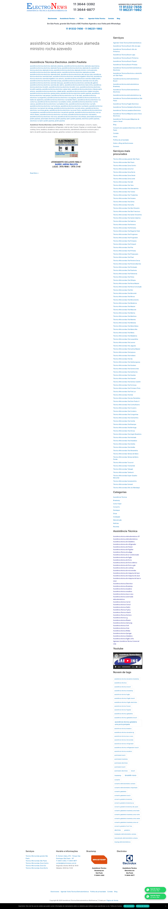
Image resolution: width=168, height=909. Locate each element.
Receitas (116, 527)
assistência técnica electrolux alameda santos (45, 72)
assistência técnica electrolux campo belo (56, 89)
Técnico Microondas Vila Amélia (124, 444)
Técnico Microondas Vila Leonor (124, 342)
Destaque (116, 510)
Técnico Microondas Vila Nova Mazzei (126, 283)
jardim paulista (60, 121)
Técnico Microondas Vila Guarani (124, 378)
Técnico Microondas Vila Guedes (124, 375)
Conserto (116, 507)
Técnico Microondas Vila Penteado (125, 267)
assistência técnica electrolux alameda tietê (45, 74)
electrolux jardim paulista (90, 119)
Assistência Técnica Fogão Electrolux (126, 104)
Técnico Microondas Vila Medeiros (125, 303)
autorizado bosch (119, 767)
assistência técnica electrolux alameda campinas (46, 66)
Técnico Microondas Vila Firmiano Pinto (126, 388)
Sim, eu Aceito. (129, 906)
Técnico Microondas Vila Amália (124, 447)
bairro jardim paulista (74, 119)
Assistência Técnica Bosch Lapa (124, 55)
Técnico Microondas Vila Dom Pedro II (126, 401)
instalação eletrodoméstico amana (125, 834)
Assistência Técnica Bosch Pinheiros (125, 58)
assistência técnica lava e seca (123, 736)
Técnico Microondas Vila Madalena (125, 336)
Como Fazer (117, 504)
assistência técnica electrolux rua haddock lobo (52, 104)
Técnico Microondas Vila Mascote (124, 310)
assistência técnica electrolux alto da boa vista (77, 74)
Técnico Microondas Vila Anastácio (125, 441)
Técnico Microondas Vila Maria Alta (125, 329)
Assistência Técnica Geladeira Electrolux (127, 107)
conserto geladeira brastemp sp (124, 803)
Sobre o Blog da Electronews (123, 143)
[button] (76, 18)
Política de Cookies (143, 906)
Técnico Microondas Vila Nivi (123, 290)
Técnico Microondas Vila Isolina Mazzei (126, 349)
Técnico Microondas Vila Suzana (124, 198)
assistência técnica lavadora (122, 728)
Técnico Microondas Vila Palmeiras (125, 274)
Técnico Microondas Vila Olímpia (124, 280)
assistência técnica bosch (122, 687)
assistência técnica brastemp (123, 690)
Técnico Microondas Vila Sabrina (124, 221)
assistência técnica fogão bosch (124, 698)
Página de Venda (112, 900)
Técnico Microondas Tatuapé (123, 469)
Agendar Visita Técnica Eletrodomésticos (127, 43)
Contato (116, 133)
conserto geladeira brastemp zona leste (126, 810)
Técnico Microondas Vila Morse (124, 296)
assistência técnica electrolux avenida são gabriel (81, 83)
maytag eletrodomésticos (122, 842)
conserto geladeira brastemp (123, 799)
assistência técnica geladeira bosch (125, 717)
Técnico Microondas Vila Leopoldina (125, 339)
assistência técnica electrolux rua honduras (45, 106)
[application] (127, 661)
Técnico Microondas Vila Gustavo (124, 365)
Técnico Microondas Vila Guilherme (125, 372)
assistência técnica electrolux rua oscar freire (65, 110)
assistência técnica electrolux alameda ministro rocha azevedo (75, 70)
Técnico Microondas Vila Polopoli (124, 244)
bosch (133, 771)
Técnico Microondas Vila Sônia (123, 202)
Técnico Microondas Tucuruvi (123, 462)
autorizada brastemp (121, 759)
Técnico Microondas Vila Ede (123, 395)
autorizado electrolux (121, 771)
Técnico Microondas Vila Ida (122, 359)
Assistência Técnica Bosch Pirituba (125, 65)
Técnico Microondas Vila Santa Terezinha (127, 215)
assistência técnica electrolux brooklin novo (64, 87)
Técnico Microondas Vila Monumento (126, 300)
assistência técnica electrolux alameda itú (76, 68)
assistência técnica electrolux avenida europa (45, 81)
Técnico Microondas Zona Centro (124, 165)
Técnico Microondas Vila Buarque (124, 424)
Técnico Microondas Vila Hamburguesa (126, 362)
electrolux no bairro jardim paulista (42, 121)
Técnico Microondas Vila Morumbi (124, 293)
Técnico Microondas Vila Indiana (124, 355)
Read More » (34, 173)
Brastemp (116, 500)
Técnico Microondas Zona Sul (123, 169)
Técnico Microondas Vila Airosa (124, 431)
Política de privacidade (121, 140)
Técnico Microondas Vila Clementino (125, 418)
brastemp (118, 775)
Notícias (116, 523)
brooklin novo (130, 775)
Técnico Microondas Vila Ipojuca (124, 352)
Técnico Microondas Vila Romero (124, 224)
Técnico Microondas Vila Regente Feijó (126, 231)
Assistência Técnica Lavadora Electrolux (127, 110)
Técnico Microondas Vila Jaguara (124, 346)
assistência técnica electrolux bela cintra (79, 85)
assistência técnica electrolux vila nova (43, 117)
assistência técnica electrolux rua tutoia (53, 114)
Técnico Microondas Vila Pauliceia (125, 270)
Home (115, 137)
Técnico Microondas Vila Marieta (124, 319)
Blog (114, 124)
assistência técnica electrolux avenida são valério (47, 85)
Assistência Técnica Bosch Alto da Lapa (126, 46)
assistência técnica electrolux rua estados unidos (54, 102)
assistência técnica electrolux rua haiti (82, 104)
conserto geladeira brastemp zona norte (127, 814)
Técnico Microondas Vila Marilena (124, 316)
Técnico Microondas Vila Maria (123, 333)
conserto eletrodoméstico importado (125, 787)
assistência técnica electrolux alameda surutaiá (78, 72)
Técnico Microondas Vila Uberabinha (125, 188)
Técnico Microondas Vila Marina (124, 313)
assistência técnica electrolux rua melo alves (69, 108)
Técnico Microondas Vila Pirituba (124, 251)
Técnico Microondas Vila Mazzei (124, 306)
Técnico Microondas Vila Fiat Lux (124, 391)
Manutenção (117, 520)
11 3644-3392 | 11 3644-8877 (66, 861)
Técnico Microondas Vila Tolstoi (124, 192)
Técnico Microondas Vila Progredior (125, 238)
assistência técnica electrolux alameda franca (45, 68)
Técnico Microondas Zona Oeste (124, 175)
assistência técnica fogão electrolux (125, 702)
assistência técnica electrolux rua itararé (74, 106)
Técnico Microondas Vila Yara (123, 185)
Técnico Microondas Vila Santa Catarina (126, 218)
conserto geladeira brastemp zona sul (126, 822)
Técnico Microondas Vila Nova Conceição (127, 287)
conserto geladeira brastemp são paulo (126, 806)
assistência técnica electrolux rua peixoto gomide (57, 112)
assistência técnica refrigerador (124, 743)
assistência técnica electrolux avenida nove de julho (80, 81)
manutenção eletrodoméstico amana (126, 838)
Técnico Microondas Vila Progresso (125, 234)
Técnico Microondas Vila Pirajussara (125, 254)
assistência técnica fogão (122, 694)
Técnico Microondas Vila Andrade (124, 437)
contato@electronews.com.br (66, 863)
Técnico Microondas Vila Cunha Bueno (126, 405)
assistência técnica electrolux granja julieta (45, 93)
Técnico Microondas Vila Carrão (124, 421)
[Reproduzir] (116, 667)
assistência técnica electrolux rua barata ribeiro (60, 100)
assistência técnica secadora (123, 751)
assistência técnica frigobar (122, 710)
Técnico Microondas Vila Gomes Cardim (127, 382)
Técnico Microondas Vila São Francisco (126, 211)
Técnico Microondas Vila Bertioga (124, 427)
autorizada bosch (119, 755)
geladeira (127, 830)
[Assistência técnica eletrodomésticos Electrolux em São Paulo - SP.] (129, 859)
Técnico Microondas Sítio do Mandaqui (126, 488)
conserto (117, 780)
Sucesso (116, 146)
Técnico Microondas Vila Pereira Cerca (126, 260)
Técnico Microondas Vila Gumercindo (126, 369)
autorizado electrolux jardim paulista (53, 119)
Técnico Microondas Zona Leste (124, 179)
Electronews (55, 892)
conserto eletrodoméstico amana (124, 783)
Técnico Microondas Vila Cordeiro (124, 411)
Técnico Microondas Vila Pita (123, 247)
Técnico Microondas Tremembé (124, 466)
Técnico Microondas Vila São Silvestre (126, 208)
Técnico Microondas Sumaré (123, 484)
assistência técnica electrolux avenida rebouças (46, 83)
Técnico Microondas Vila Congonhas (125, 414)
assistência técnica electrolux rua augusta (61, 97)
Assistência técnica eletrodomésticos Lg (127, 95)
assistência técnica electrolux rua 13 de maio (66, 95)
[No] (166, 906)
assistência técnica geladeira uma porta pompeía (126, 723)
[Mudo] (137, 667)
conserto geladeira (120, 791)
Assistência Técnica (120, 497)
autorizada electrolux (121, 763)
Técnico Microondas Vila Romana (124, 228)
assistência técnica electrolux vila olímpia (72, 117)
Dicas (115, 513)
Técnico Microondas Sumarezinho (125, 481)
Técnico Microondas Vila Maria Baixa (125, 326)
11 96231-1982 (130, 10)
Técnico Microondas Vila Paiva (123, 277)
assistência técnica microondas (123, 740)
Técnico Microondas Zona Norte (124, 172)
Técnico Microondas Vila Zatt (123, 182)
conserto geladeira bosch (122, 795)
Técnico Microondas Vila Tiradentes (125, 195)
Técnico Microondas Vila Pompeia (124, 241)
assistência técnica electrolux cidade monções (83, 91)
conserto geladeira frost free (123, 826)
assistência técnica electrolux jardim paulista (75, 93)
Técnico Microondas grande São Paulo (126, 159)
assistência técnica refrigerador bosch (126, 747)
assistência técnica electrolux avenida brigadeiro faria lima (73, 76)
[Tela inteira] (140, 667)
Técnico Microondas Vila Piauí (123, 257)
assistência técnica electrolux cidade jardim (51, 91)
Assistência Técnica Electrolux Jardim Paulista (58, 62)
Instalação (116, 517)
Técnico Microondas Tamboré (123, 472)
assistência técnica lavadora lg (124, 732)
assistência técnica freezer (122, 706)
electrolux (118, 830)
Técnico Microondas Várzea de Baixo (125, 454)
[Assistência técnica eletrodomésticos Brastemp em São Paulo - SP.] (99, 859)
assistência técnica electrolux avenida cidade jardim (82, 78)
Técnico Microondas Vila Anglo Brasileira (127, 434)
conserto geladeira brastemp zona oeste (127, 818)
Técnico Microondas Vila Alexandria (125, 450)
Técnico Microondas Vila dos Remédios (126, 398)
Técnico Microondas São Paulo (123, 162)
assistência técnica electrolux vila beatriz (82, 114)
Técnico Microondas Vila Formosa (124, 385)
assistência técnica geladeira (123, 713)
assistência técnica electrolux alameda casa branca (81, 66)
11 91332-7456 (130, 7)
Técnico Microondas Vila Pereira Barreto (127, 264)
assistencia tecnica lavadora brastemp (126, 679)
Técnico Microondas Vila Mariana (124, 323)
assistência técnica (120, 683)
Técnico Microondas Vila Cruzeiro (124, 408)
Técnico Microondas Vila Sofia (123, 205)
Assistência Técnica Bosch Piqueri (125, 61)
